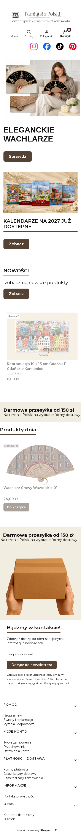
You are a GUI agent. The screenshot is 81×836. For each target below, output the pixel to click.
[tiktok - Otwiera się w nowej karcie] (60, 46)
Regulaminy (12, 715)
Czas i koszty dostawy (20, 774)
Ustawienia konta (16, 751)
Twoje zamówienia (17, 742)
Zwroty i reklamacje (18, 720)
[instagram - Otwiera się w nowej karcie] (34, 46)
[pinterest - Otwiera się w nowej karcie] (73, 46)
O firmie (9, 819)
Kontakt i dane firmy (18, 815)
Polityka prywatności (19, 796)
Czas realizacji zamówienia (23, 778)
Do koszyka (16, 507)
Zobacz (16, 244)
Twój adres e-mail (20, 654)
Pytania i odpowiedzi (19, 724)
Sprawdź (17, 156)
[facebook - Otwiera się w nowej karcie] (47, 46)
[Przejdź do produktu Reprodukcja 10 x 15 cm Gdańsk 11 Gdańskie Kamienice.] (42, 336)
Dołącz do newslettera (31, 665)
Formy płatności (15, 769)
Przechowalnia (14, 747)
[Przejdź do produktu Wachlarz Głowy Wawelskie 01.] (40, 463)
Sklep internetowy (35, 830)
